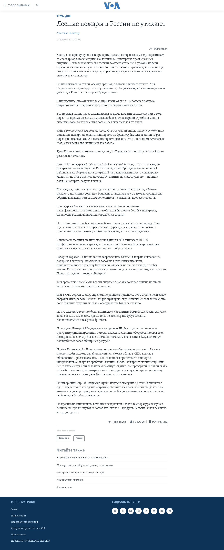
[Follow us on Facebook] (115, 511)
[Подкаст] (154, 511)
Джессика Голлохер (68, 33)
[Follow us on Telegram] (169, 511)
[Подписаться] (162, 511)
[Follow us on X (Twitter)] (123, 511)
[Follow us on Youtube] (131, 511)
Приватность (18, 534)
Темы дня (64, 16)
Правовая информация (24, 522)
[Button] (158, 49)
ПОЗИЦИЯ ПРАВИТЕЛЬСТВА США (30, 541)
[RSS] (146, 511)
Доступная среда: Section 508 (28, 528)
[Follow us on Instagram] (138, 511)
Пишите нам (18, 516)
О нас (14, 509)
